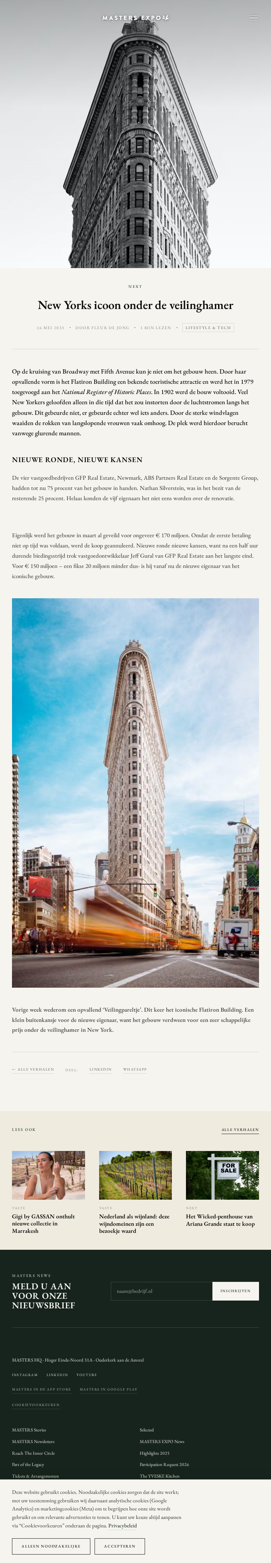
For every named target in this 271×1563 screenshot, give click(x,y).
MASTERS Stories (29, 1430)
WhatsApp (135, 1069)
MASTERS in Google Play (109, 1389)
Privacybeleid (122, 1525)
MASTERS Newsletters (33, 1441)
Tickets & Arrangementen (35, 1476)
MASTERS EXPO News (162, 1441)
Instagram (25, 1375)
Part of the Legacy (28, 1464)
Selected (147, 1430)
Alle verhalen (240, 1129)
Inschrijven (236, 1291)
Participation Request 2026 (164, 1464)
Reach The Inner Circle (33, 1453)
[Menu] (253, 18)
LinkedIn (101, 1069)
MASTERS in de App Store (41, 1389)
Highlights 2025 (155, 1453)
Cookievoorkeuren (36, 1405)
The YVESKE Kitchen (160, 1476)
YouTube (87, 1375)
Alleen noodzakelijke (51, 1546)
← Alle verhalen (33, 1069)
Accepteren (120, 1546)
